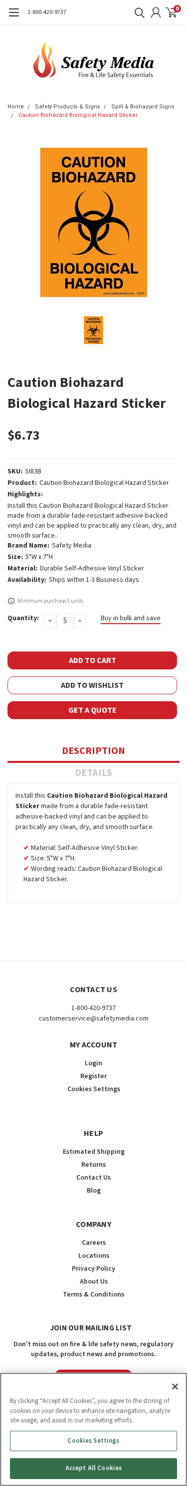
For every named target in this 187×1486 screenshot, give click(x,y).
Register (93, 1076)
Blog (94, 1191)
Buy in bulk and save (131, 618)
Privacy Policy (93, 1269)
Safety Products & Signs (67, 106)
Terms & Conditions (93, 1295)
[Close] (175, 1386)
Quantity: (23, 618)
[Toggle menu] (13, 17)
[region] (93, 1429)
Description (93, 751)
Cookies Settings (93, 1440)
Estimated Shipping (94, 1152)
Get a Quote (92, 710)
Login (93, 1063)
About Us (94, 1282)
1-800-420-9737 (46, 12)
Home (15, 106)
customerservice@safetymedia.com (94, 1018)
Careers (94, 1243)
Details (93, 773)
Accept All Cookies (93, 1468)
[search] (137, 12)
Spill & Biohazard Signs (143, 106)
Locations (93, 1256)
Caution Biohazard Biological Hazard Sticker (78, 115)
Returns (93, 1165)
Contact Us (93, 1178)
